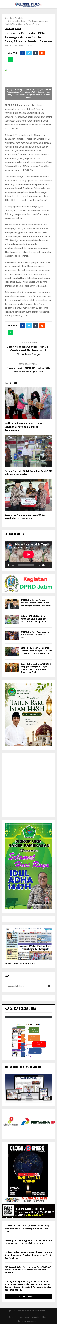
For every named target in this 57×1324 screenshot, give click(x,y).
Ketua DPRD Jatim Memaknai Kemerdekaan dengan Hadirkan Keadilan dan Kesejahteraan (36, 650)
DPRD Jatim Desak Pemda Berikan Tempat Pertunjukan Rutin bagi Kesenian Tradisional (36, 602)
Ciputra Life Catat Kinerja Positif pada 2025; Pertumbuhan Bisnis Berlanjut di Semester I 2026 (27, 1228)
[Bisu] (43, 565)
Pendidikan (9, 29)
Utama (17, 29)
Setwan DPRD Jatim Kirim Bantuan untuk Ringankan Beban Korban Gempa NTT (33, 618)
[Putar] (8, 565)
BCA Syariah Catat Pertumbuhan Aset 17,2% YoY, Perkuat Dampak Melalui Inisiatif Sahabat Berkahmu (28, 1269)
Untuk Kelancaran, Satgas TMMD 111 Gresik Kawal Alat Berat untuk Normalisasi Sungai (28, 350)
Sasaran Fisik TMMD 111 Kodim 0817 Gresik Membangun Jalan (28, 370)
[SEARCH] (49, 986)
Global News (23, 1317)
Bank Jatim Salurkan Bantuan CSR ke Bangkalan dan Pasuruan (25, 517)
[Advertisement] (28, 785)
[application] (28, 554)
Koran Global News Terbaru (23, 1067)
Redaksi (12, 1317)
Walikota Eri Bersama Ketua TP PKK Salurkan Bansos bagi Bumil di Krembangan (24, 427)
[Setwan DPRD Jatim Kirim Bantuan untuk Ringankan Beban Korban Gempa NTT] (12, 619)
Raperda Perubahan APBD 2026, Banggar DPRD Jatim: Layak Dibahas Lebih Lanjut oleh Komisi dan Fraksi (36, 668)
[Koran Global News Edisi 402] (28, 944)
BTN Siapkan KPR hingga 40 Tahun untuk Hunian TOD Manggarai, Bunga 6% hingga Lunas (28, 1242)
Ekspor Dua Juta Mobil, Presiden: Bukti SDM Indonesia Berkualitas (28, 472)
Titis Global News (16, 46)
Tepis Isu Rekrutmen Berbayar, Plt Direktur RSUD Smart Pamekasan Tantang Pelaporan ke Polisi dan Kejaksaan (28, 1254)
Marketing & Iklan (39, 1317)
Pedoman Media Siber (27, 1321)
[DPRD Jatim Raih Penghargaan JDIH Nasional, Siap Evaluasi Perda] (12, 635)
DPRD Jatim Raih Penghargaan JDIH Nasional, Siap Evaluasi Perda (35, 634)
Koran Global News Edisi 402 (20, 964)
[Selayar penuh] (48, 565)
